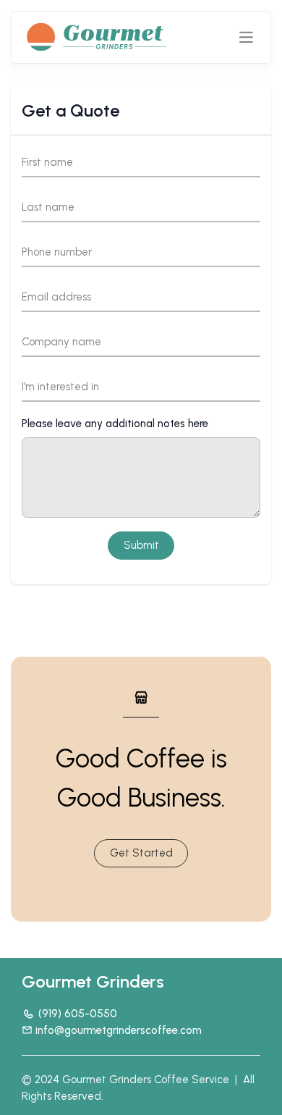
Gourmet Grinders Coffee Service (145, 1079)
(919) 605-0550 (77, 1013)
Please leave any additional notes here (115, 423)
